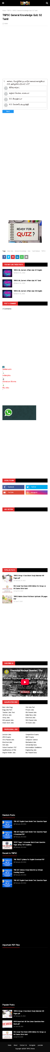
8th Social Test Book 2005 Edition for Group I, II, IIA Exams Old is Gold (30, 587)
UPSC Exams (6, 737)
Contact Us (23, 1045)
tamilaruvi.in (6, 369)
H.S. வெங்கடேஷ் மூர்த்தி (19, 104)
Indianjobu (6, 375)
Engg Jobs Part (7, 710)
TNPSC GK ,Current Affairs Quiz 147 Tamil (27, 280)
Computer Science (32, 740)
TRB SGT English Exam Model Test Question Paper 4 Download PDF (30, 833)
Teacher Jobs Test (8, 712)
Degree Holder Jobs (8, 752)
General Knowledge (20, 251)
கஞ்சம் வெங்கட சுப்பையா (19, 93)
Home (4, 10)
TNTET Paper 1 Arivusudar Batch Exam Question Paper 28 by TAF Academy (29, 844)
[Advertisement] (25, 53)
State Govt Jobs (8, 723)
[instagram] (37, 492)
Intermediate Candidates (34, 747)
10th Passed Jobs (31, 720)
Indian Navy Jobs (31, 715)
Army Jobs (6, 717)
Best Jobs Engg (7, 707)
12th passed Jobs (7, 720)
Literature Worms (9, 382)
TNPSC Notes (30, 1048)
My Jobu (5, 388)
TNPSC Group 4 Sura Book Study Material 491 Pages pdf (29, 577)
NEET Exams (30, 737)
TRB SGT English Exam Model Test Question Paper (30, 821)
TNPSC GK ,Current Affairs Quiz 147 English (28, 270)
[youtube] (13, 492)
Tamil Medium (36, 251)
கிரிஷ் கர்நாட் (14, 87)
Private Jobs (30, 710)
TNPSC (9, 10)
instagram (32, 1045)
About (15, 1045)
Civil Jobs (5, 745)
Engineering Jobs (31, 750)
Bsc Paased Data (31, 752)
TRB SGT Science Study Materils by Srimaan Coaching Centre (28, 871)
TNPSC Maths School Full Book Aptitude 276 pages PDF (30, 598)
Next (8, 111)
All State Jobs (30, 723)
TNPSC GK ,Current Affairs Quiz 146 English (28, 291)
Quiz (29, 251)
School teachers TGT (9, 747)
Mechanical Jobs (31, 742)
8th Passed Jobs (31, 712)
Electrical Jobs (30, 717)
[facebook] (13, 487)
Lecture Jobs (6, 734)
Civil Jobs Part (30, 707)
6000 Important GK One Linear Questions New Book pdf (29, 1023)
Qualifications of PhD (9, 750)
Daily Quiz (10, 251)
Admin (6, 23)
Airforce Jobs (6, 715)
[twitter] (37, 487)
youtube (40, 1045)
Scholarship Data (31, 745)
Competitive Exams (32, 734)
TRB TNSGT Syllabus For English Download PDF (29, 859)
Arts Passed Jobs (8, 740)
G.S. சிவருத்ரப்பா (15, 99)
